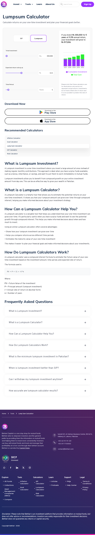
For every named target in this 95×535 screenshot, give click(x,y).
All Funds (8, 481)
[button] (47, 311)
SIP (21, 38)
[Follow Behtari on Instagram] (29, 467)
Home (4, 414)
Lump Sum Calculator (25, 414)
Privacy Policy (85, 488)
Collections (9, 485)
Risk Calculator (40, 494)
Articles (54, 481)
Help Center (72, 485)
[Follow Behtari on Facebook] (10, 467)
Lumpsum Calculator (40, 488)
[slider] (7, 56)
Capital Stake (24, 448)
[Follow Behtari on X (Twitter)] (23, 467)
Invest (16, 4)
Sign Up (87, 4)
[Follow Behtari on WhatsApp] (4, 467)
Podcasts (55, 485)
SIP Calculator (40, 482)
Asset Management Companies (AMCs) (10, 492)
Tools (28, 4)
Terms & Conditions (87, 482)
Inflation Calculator (24, 482)
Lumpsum (38, 38)
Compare (8, 499)
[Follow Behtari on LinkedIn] (17, 467)
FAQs (69, 481)
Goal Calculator (24, 488)
